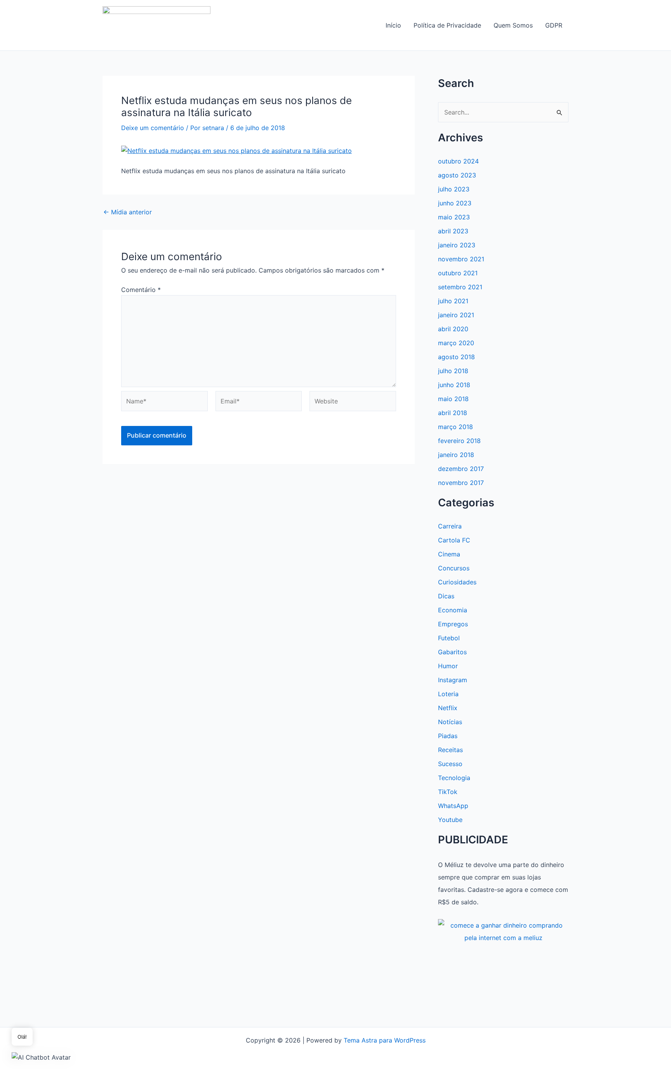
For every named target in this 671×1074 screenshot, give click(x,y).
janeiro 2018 (456, 455)
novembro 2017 (461, 483)
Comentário (141, 290)
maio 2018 (453, 399)
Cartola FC (454, 540)
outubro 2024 (458, 161)
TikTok (447, 792)
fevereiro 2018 (459, 441)
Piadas (447, 736)
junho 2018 (454, 385)
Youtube (450, 820)
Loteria (448, 694)
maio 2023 (454, 217)
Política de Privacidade (447, 25)
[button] (41, 1056)
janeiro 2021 (456, 315)
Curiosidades (457, 582)
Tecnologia (454, 778)
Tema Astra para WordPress (385, 1040)
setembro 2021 (460, 287)
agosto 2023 (457, 175)
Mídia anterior (127, 212)
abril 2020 (453, 329)
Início (393, 25)
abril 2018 (452, 413)
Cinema (449, 554)
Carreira (450, 526)
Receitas (450, 750)
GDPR (553, 25)
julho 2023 (453, 189)
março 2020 (456, 343)
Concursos (453, 568)
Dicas (446, 596)
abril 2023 (453, 231)
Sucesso (450, 764)
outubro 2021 (458, 273)
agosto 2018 (456, 357)
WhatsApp (453, 806)
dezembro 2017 (461, 469)
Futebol (449, 638)
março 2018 (455, 427)
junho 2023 (454, 203)
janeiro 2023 (456, 245)
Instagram (452, 680)
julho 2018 (453, 371)
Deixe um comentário (152, 128)
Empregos (453, 624)
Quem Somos (513, 25)
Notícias (450, 722)
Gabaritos (452, 652)
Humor (448, 666)
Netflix (447, 708)
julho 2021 (453, 301)
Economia (452, 610)
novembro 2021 (461, 259)
